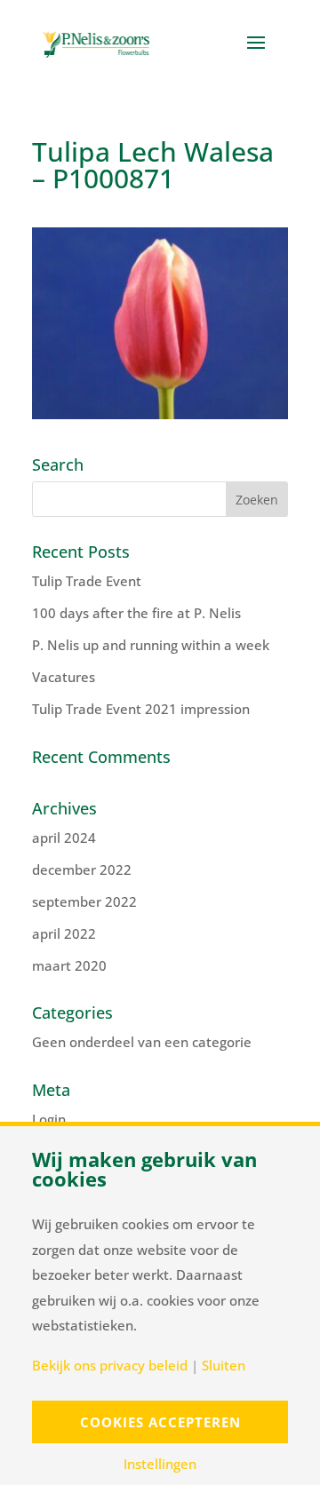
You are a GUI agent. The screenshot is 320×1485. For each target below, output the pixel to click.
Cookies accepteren (160, 1422)
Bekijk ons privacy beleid (110, 1365)
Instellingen (160, 1464)
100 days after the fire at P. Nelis (136, 613)
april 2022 (64, 933)
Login (49, 1119)
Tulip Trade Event (86, 581)
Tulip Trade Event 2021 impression (141, 709)
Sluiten (223, 1365)
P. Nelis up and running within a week (150, 645)
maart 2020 (69, 965)
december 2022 (82, 869)
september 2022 (84, 901)
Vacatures (63, 677)
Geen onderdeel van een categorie (142, 1042)
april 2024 (64, 837)
